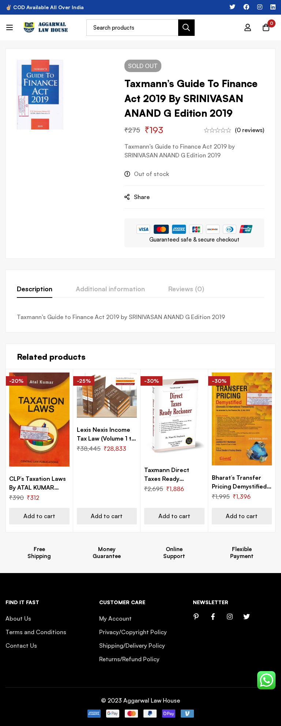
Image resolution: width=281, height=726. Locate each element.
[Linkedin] (273, 7)
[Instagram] (259, 7)
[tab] (34, 289)
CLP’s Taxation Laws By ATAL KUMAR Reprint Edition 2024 (39, 487)
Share (142, 197)
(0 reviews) (249, 130)
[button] (39, 516)
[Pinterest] (196, 616)
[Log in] (248, 27)
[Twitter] (232, 7)
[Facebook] (246, 7)
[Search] (186, 27)
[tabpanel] (140, 317)
